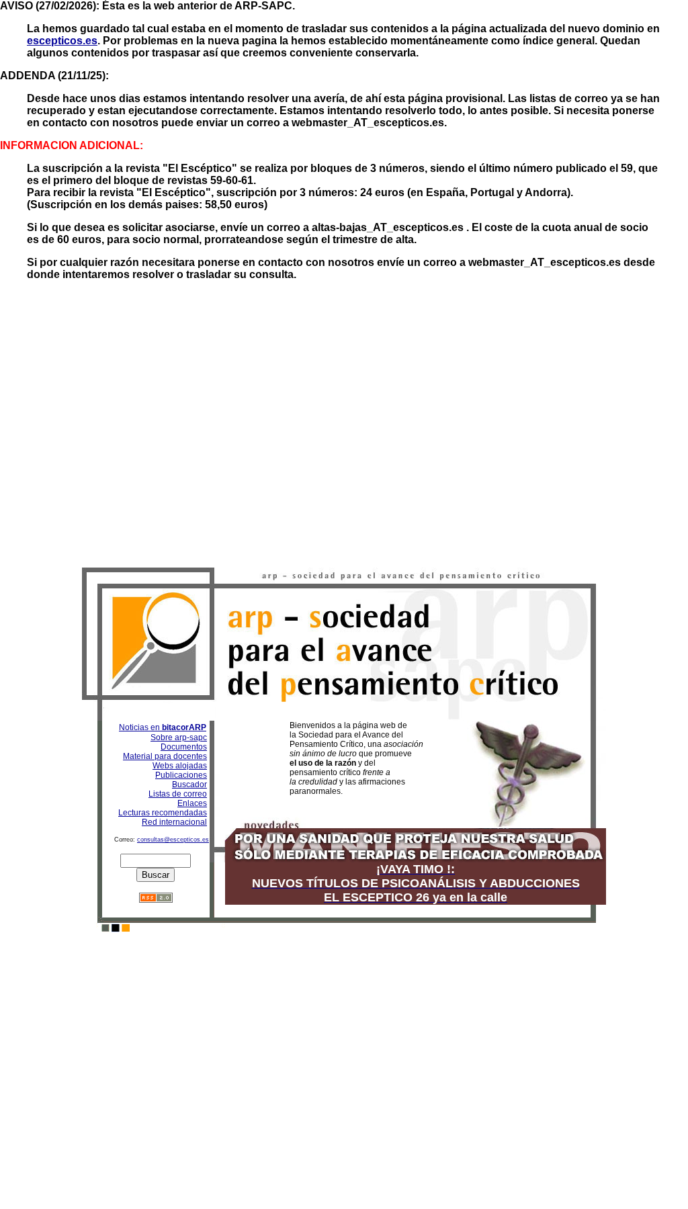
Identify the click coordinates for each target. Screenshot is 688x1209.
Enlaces (192, 803)
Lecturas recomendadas (162, 812)
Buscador (189, 784)
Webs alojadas (180, 765)
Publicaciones (181, 775)
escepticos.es (62, 40)
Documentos (184, 747)
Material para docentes (165, 756)
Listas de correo (177, 794)
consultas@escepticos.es (173, 839)
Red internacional (174, 822)
